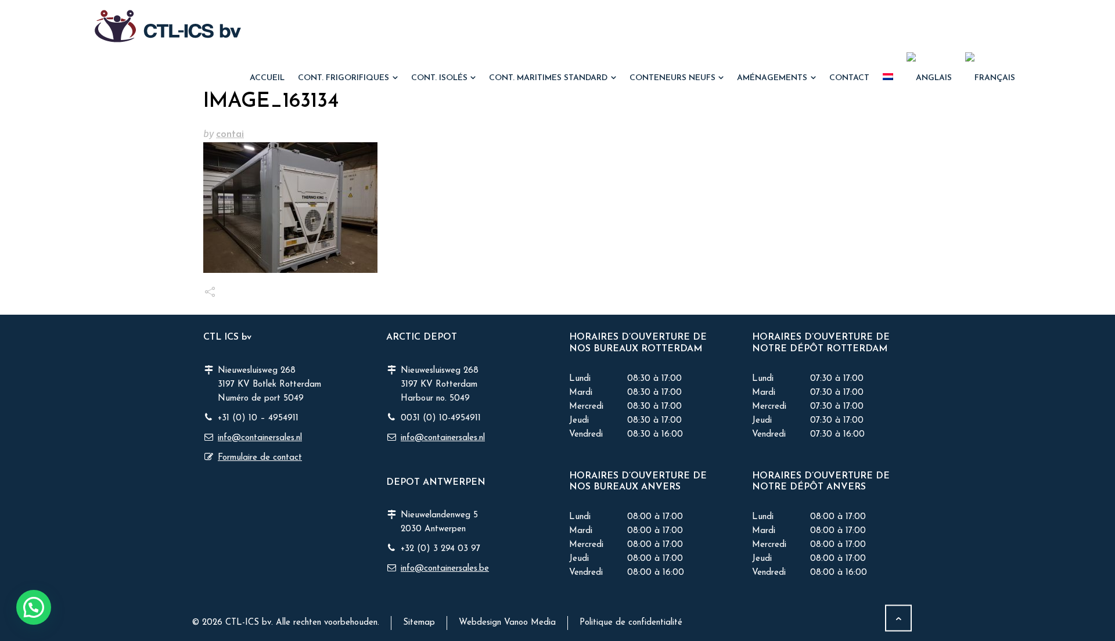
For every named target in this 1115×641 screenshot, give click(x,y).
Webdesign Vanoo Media (507, 622)
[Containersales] (168, 26)
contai (230, 134)
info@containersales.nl (260, 438)
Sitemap (419, 622)
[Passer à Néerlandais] (888, 78)
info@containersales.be (445, 568)
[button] (14, 625)
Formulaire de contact (260, 457)
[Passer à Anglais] (929, 78)
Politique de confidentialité (631, 622)
